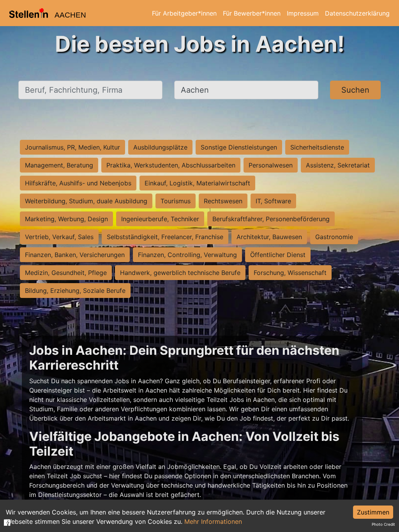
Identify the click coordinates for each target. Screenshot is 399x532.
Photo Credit (383, 524)
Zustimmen (373, 512)
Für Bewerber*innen (252, 13)
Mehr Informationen (213, 521)
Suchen (355, 90)
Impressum (303, 13)
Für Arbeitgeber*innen (184, 13)
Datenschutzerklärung (357, 13)
